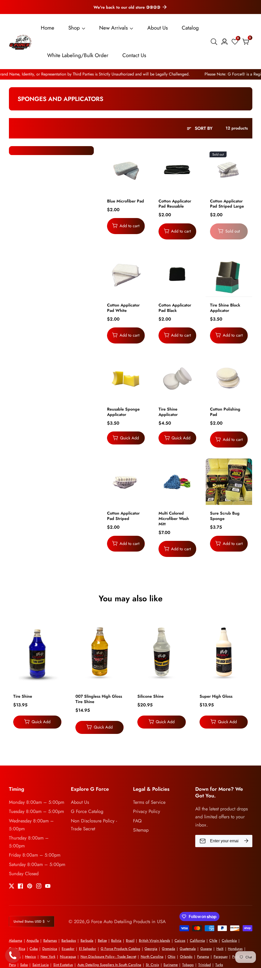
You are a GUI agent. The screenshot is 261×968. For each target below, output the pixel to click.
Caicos (180, 940)
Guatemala (188, 948)
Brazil (130, 940)
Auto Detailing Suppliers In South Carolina (109, 964)
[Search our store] (215, 41)
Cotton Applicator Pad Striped (123, 516)
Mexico (30, 956)
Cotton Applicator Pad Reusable (175, 204)
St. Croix (152, 964)
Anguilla (33, 940)
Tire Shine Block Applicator (225, 308)
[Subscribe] (246, 841)
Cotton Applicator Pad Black (175, 308)
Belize (102, 940)
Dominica (49, 948)
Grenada (168, 948)
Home (47, 28)
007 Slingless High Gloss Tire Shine (98, 699)
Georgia (151, 948)
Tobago (188, 964)
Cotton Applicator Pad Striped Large (227, 204)
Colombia (229, 940)
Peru (12, 964)
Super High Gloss (216, 696)
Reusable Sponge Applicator (123, 412)
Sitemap (141, 829)
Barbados (68, 940)
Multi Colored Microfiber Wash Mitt (174, 519)
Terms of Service (149, 802)
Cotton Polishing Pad (225, 412)
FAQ (137, 820)
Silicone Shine (150, 696)
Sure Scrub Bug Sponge (225, 516)
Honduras (235, 948)
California (197, 940)
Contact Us (134, 55)
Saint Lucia (40, 964)
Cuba (34, 948)
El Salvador (87, 948)
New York (48, 956)
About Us (157, 28)
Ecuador (68, 948)
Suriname (170, 964)
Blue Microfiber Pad (125, 201)
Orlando (186, 956)
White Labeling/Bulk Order (77, 55)
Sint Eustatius (63, 964)
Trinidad (204, 964)
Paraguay (221, 956)
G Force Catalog (87, 811)
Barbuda (87, 940)
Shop (74, 28)
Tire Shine (22, 696)
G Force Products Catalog (120, 948)
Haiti (220, 948)
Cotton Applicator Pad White (123, 308)
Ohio (171, 956)
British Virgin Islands (154, 940)
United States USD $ (30, 921)
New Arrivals (113, 28)
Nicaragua (68, 956)
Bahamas (50, 940)
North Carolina (152, 956)
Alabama (15, 940)
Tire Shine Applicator (168, 412)
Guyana (206, 948)
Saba (24, 964)
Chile (213, 940)
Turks (219, 964)
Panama (203, 956)
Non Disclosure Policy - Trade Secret (94, 824)
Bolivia (116, 940)
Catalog (190, 28)
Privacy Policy (146, 811)
